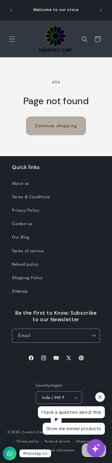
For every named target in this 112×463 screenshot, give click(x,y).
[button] (12, 39)
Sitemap (19, 291)
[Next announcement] (101, 10)
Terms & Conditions (31, 197)
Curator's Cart (33, 432)
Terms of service (28, 251)
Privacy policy (28, 441)
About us (20, 183)
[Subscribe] (93, 336)
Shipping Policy (27, 278)
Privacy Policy (25, 210)
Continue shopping (56, 125)
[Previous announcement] (11, 10)
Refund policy (25, 264)
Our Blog (21, 237)
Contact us (22, 224)
